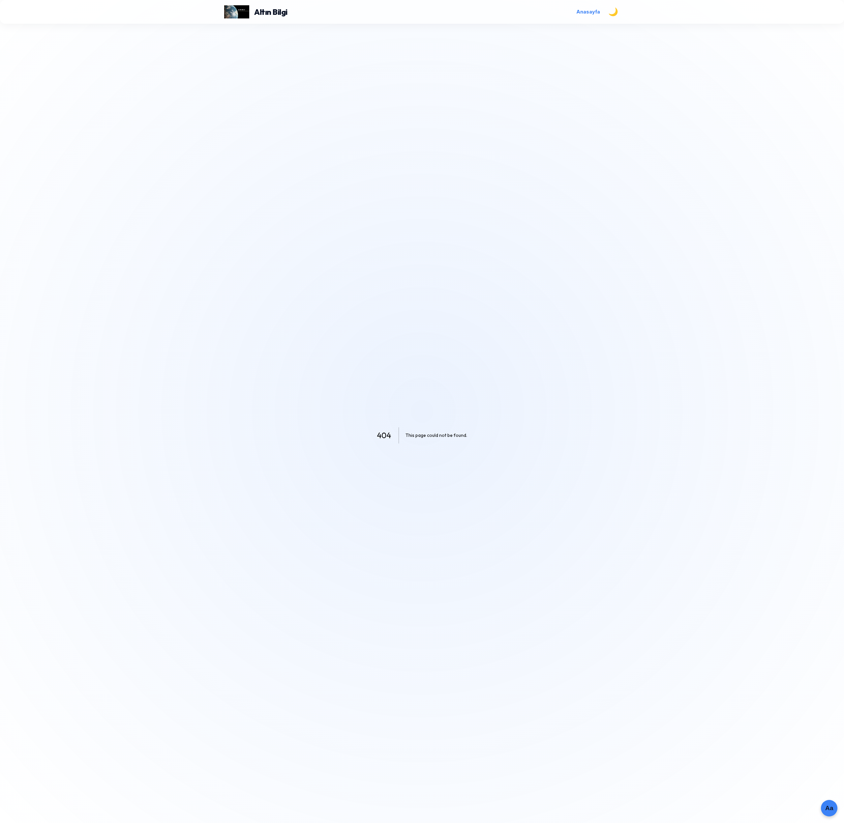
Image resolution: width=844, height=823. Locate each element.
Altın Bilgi (270, 12)
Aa (829, 808)
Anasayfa (588, 11)
